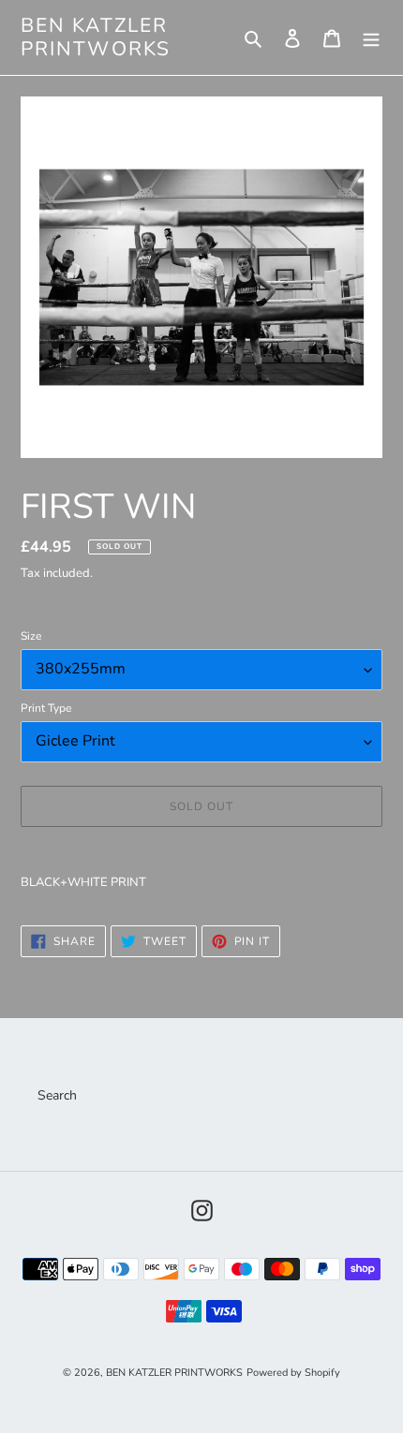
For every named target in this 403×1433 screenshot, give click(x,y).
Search (57, 1095)
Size (31, 635)
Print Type (46, 708)
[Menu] (371, 37)
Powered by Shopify (293, 1373)
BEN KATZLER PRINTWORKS (96, 37)
